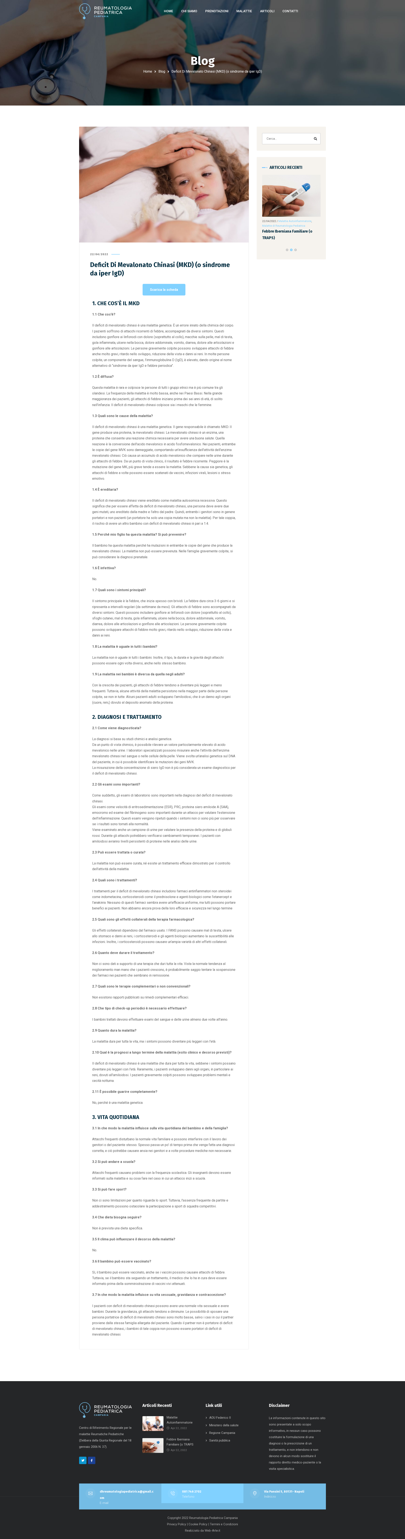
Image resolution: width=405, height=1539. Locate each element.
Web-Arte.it (212, 1530)
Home (147, 71)
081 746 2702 (191, 1491)
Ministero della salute (224, 1425)
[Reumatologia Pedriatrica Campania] (105, 11)
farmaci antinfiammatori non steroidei (204, 891)
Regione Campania (222, 1433)
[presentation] (264, 250)
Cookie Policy (198, 1524)
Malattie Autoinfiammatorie (297, 221)
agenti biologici (190, 897)
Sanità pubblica (219, 1440)
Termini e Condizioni (224, 1524)
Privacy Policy (176, 1524)
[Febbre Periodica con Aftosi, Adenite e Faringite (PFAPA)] (293, 196)
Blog (161, 71)
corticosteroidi (133, 897)
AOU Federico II (220, 1418)
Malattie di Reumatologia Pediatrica (285, 225)
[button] (287, 250)
